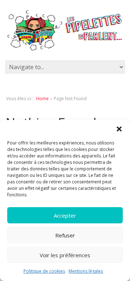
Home (42, 98)
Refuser (65, 235)
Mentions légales (86, 271)
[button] (119, 129)
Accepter (65, 215)
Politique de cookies (44, 271)
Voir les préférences (65, 255)
